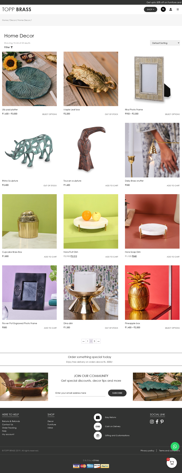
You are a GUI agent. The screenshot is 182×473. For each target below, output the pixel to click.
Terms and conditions (169, 450)
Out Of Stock (111, 114)
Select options (49, 114)
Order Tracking (9, 427)
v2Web (95, 460)
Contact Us (7, 424)
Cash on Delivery (112, 426)
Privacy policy (147, 450)
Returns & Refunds (11, 421)
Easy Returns (110, 417)
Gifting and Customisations (117, 435)
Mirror (50, 427)
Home (5, 20)
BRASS (16, 9)
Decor (13, 20)
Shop (149, 9)
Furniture (52, 424)
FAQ (4, 431)
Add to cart (111, 185)
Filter (7, 47)
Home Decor (24, 20)
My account (8, 434)
